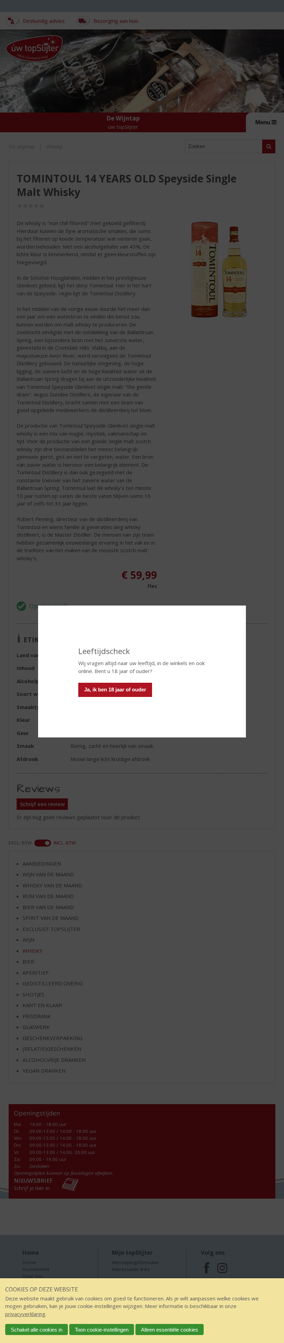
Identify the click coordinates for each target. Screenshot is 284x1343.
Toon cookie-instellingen (101, 1330)
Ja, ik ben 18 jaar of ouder (115, 689)
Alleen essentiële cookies (169, 1330)
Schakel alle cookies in (36, 1330)
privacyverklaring (25, 1313)
